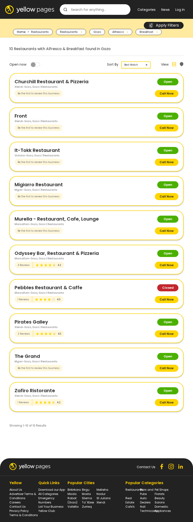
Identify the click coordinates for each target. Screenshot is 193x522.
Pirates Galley (31, 322)
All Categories (48, 494)
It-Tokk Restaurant (37, 150)
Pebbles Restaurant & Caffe (48, 287)
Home (21, 32)
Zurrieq (87, 507)
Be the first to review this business (39, 93)
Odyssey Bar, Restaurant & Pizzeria (57, 253)
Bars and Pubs (146, 492)
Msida (72, 494)
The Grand (27, 356)
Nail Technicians (149, 509)
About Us (15, 490)
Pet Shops (162, 490)
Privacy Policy (19, 511)
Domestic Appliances (163, 509)
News (165, 9)
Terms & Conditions (23, 515)
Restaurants (134, 490)
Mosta (86, 494)
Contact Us (17, 507)
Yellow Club (46, 511)
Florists (160, 494)
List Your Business (51, 507)
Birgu (85, 490)
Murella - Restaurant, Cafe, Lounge (57, 219)
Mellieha (102, 490)
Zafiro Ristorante (35, 390)
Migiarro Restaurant (39, 184)
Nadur (100, 494)
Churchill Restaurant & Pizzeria (51, 81)
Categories (146, 9)
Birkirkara (74, 490)
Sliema (87, 498)
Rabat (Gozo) (72, 500)
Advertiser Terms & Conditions (22, 496)
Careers (15, 502)
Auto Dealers (145, 500)
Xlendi (100, 502)
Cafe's (130, 507)
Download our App (51, 490)
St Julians (103, 498)
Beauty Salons (160, 500)
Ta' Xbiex (88, 502)
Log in (180, 9)
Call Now (167, 93)
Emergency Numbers (46, 500)
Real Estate (129, 500)
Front (21, 116)
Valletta (73, 507)
